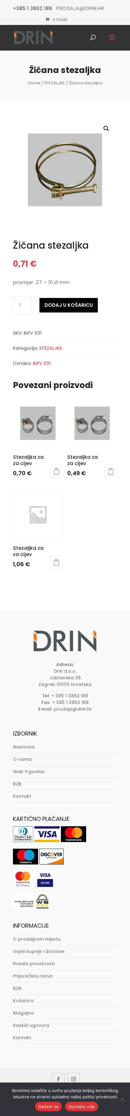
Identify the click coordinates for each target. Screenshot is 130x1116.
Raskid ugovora (31, 1025)
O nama (22, 759)
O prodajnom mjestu (37, 939)
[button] (106, 128)
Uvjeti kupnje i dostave (38, 951)
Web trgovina (28, 771)
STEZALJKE (54, 83)
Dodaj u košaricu (68, 305)
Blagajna (23, 1013)
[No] (122, 1099)
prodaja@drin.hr (73, 709)
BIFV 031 (42, 363)
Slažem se (48, 1106)
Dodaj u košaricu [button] (56, 471)
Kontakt (22, 796)
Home (34, 83)
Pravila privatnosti (34, 964)
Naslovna (24, 747)
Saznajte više (81, 1106)
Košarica (23, 1001)
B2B (17, 784)
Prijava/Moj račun (33, 976)
